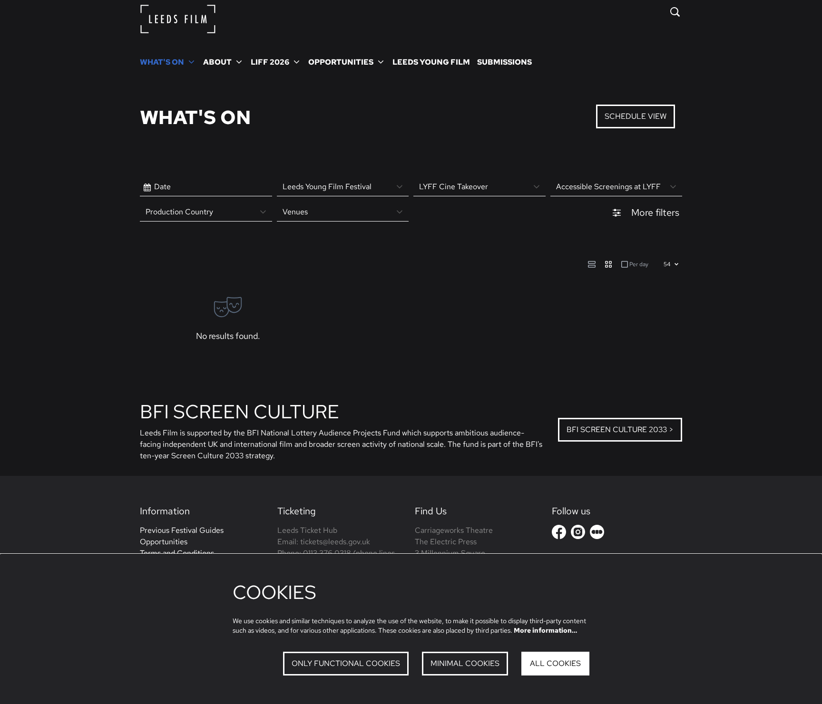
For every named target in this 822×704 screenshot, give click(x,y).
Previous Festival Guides (182, 530)
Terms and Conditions (177, 553)
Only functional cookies (346, 663)
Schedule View (635, 116)
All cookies (555, 663)
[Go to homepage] (178, 19)
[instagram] (578, 532)
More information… (545, 630)
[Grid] (608, 264)
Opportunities (163, 542)
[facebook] (559, 532)
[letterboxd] (597, 532)
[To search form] (675, 12)
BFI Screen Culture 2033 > (620, 429)
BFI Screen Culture (239, 411)
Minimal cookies (465, 663)
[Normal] (592, 264)
